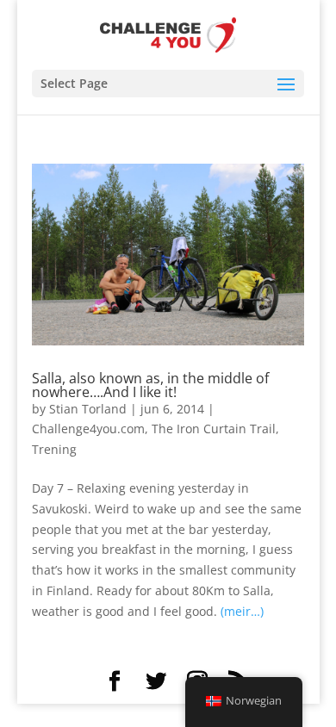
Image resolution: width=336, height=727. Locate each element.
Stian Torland (88, 409)
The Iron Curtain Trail (214, 428)
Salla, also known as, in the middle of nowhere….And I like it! (150, 385)
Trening (54, 449)
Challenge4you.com (88, 428)
